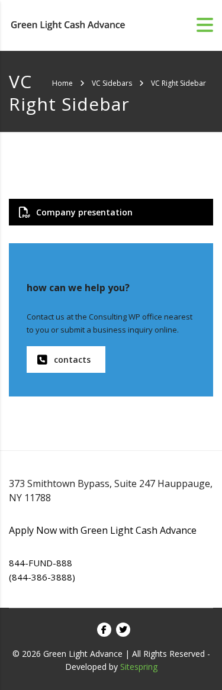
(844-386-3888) (42, 577)
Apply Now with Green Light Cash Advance (103, 530)
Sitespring (138, 666)
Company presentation (84, 212)
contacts (72, 359)
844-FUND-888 (40, 563)
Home (62, 83)
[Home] (68, 24)
